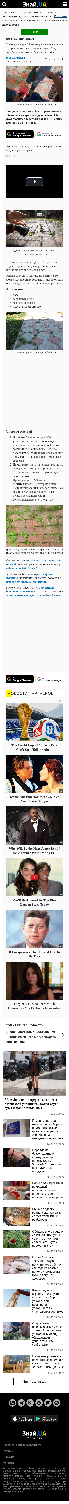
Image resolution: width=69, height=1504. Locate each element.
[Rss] (12, 1403)
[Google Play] (46, 1418)
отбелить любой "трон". (22, 568)
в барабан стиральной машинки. (33, 580)
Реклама (8, 1450)
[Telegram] (21, 1403)
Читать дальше (34, 1381)
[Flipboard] (48, 1403)
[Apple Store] (22, 1418)
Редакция (8, 1456)
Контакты (8, 1462)
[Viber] (30, 1403)
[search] (4, 4)
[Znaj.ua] (34, 4)
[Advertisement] (34, 392)
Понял (34, 31)
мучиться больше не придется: (30, 589)
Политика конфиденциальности (22, 1444)
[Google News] (39, 1403)
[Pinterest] (56, 1403)
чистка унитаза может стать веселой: (34, 562)
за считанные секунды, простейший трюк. (34, 595)
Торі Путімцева (15, 57)
